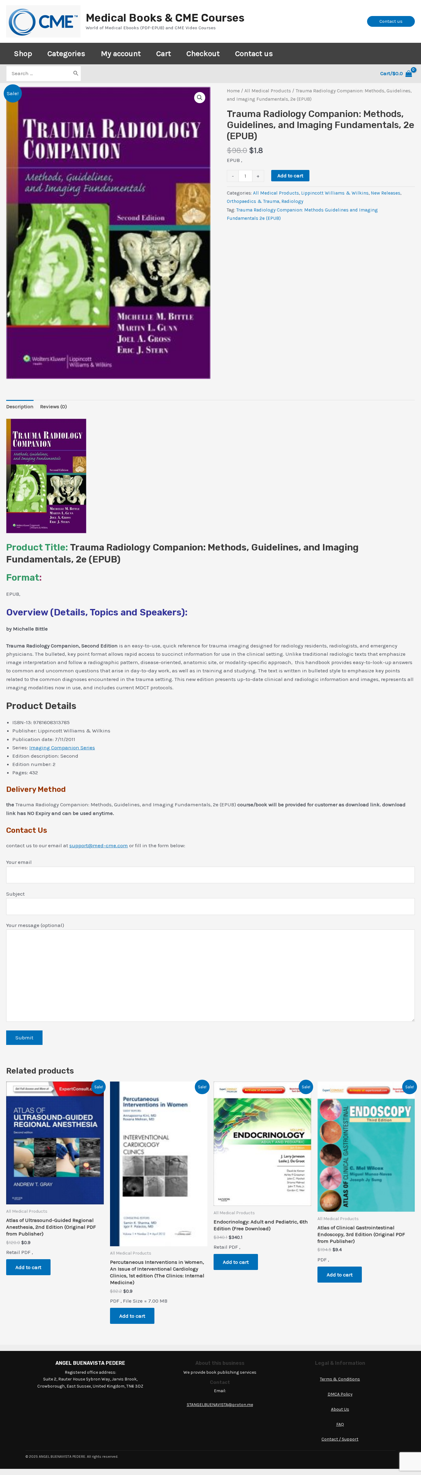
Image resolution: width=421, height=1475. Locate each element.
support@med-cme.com (98, 845)
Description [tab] (20, 406)
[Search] (76, 73)
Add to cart (290, 175)
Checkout (203, 53)
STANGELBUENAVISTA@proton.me (220, 1404)
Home (233, 91)
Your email (19, 862)
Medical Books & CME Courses (165, 17)
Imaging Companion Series (62, 747)
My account (121, 53)
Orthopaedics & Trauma (253, 201)
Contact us (254, 53)
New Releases (385, 193)
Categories (66, 53)
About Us (340, 1409)
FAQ (340, 1424)
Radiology (292, 201)
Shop (23, 53)
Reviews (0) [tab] (53, 406)
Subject (15, 894)
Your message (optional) (35, 925)
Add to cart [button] (28, 1267)
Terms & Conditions (340, 1379)
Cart (163, 53)
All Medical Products (267, 91)
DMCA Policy (340, 1394)
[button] (199, 97)
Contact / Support (339, 1439)
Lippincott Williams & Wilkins (335, 193)
